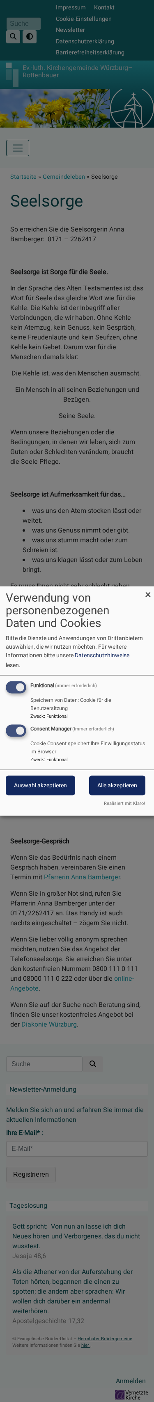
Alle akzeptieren (117, 785)
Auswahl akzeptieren (40, 785)
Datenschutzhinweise (102, 655)
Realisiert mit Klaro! (124, 803)
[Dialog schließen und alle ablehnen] (148, 591)
